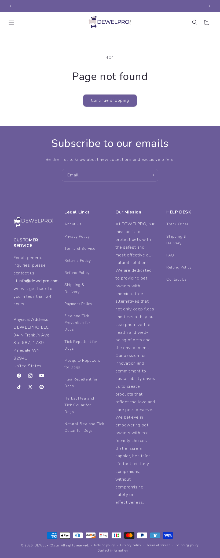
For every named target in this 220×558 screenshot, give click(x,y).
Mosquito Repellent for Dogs (82, 364)
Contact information (112, 551)
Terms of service (158, 545)
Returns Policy (77, 260)
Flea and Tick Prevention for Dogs (77, 322)
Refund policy (104, 545)
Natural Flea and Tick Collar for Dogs (84, 427)
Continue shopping (110, 100)
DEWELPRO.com (47, 545)
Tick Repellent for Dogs (80, 345)
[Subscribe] (152, 175)
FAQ (170, 255)
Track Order (177, 224)
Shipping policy (187, 545)
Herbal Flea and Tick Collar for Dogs (79, 405)
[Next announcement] (209, 6)
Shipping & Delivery (74, 288)
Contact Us (176, 279)
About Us (73, 224)
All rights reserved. (75, 545)
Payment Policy (78, 303)
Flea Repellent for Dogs (81, 383)
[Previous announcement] (10, 6)
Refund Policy (77, 272)
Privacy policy (130, 545)
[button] (11, 22)
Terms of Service (80, 248)
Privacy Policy (77, 236)
